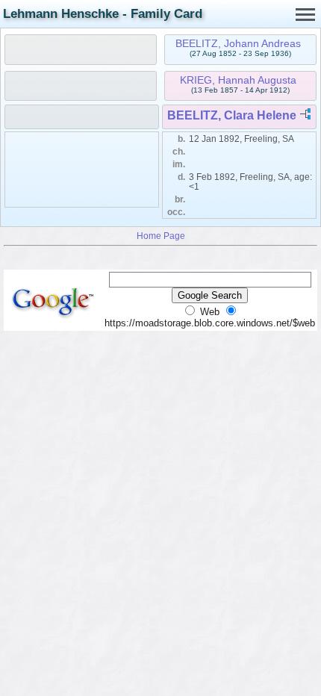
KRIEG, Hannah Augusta (238, 80)
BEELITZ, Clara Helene (231, 115)
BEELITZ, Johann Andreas (238, 43)
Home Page (161, 235)
